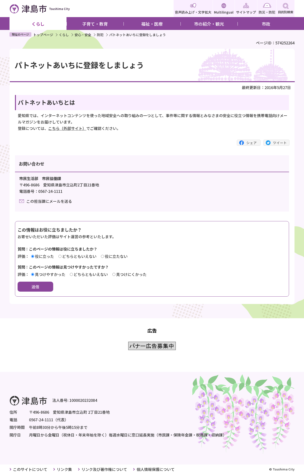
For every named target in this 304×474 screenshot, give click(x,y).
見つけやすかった (50, 274)
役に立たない (116, 256)
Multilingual (223, 12)
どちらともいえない (79, 256)
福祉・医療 (152, 24)
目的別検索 (285, 12)
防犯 (100, 34)
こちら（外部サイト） (67, 128)
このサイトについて (30, 469)
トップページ (43, 34)
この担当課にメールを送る (49, 201)
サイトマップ (246, 12)
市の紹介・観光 (209, 24)
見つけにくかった (131, 274)
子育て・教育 (95, 24)
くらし (38, 24)
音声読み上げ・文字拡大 (193, 12)
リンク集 (64, 469)
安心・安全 (83, 34)
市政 (266, 24)
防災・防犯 (267, 12)
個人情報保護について (156, 469)
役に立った (44, 256)
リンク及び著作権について (104, 469)
